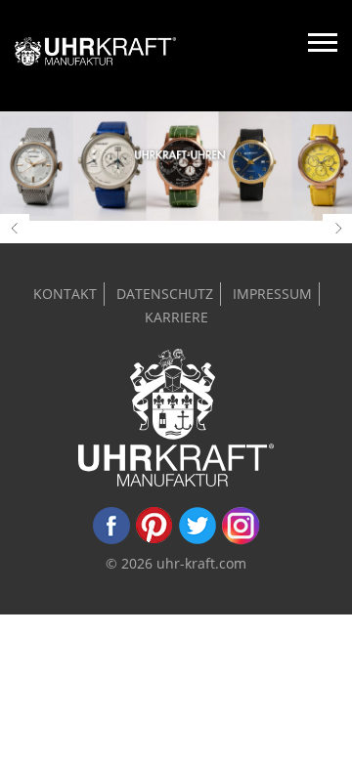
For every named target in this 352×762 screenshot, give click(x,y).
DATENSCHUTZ (164, 293)
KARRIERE (176, 317)
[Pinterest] (154, 539)
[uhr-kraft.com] (95, 55)
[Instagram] (240, 539)
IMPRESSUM (272, 293)
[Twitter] (197, 539)
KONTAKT (65, 293)
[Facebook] (111, 539)
